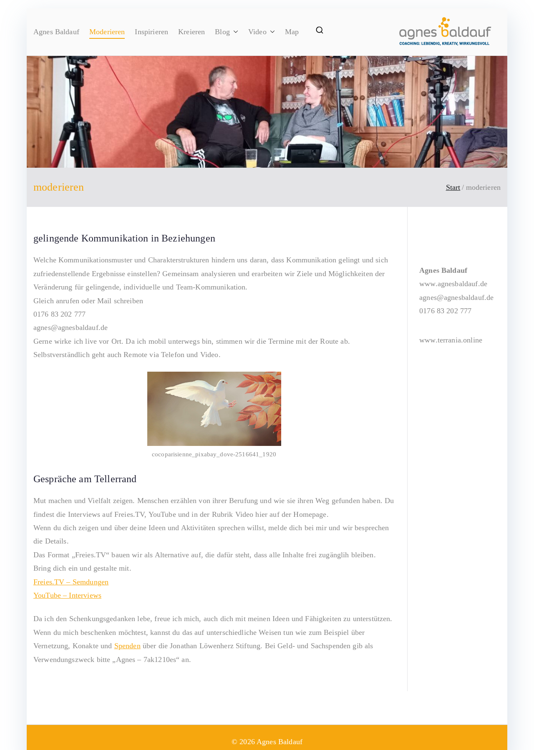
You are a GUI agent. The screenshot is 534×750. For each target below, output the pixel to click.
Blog (222, 32)
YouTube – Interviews (67, 595)
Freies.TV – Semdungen (70, 582)
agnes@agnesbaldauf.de (456, 297)
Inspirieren (151, 32)
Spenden (127, 646)
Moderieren (107, 32)
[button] (234, 31)
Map (292, 32)
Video (257, 32)
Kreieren (191, 32)
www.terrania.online (450, 340)
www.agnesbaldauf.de (453, 283)
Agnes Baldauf (56, 32)
